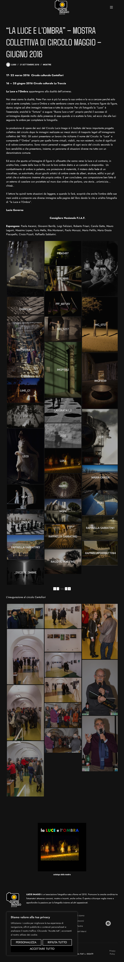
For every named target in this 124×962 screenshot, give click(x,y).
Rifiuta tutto (57, 942)
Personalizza (26, 942)
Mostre (47, 64)
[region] (42, 934)
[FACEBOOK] (108, 923)
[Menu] (111, 7)
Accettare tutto (42, 949)
